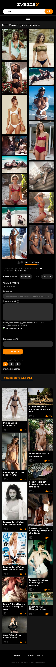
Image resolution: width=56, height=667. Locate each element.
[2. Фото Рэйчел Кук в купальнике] (41, 48)
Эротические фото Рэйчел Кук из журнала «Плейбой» (40, 530)
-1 (18, 364)
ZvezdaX (23, 662)
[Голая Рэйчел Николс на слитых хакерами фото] (14, 589)
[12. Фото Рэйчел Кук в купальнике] (41, 207)
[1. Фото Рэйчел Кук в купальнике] (14, 45)
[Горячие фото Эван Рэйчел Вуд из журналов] (40, 559)
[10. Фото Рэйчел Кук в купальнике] (41, 175)
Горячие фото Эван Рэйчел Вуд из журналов (38, 582)
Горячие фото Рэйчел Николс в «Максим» (14, 568)
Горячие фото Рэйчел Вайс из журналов (14, 523)
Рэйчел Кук (26, 277)
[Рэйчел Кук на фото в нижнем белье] (14, 451)
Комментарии (11, 282)
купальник (47, 277)
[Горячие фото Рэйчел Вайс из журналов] (14, 501)
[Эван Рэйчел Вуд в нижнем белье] (14, 624)
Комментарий (9, 301)
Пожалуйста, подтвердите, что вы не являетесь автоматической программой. (24, 324)
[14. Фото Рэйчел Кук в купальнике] (41, 239)
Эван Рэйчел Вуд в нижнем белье (12, 636)
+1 (11, 364)
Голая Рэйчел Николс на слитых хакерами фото (14, 606)
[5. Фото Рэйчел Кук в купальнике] (41, 103)
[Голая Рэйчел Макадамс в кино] (40, 598)
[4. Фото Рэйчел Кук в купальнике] (41, 76)
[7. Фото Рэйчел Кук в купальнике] (41, 140)
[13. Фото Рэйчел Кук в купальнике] (14, 216)
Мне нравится (18, 262)
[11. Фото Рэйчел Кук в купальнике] (14, 190)
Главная (17, 656)
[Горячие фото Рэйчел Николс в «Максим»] (14, 548)
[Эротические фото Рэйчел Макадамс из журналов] (40, 471)
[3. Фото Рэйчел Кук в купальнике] (14, 77)
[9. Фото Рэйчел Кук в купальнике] (14, 164)
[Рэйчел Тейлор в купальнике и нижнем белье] (40, 396)
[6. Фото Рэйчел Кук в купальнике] (14, 114)
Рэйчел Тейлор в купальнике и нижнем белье (39, 409)
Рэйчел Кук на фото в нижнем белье (13, 473)
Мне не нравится (21, 262)
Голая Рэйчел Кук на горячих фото (39, 455)
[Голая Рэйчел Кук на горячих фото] (40, 435)
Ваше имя (7, 291)
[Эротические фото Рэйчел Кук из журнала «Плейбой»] (40, 510)
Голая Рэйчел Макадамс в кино (37, 608)
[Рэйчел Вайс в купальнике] (14, 404)
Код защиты (9, 339)
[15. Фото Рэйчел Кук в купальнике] (14, 243)
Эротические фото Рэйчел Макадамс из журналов (39, 484)
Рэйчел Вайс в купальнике (10, 424)
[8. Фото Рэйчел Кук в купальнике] (14, 145)
